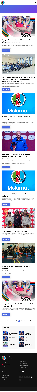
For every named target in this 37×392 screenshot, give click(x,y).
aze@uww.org (5, 366)
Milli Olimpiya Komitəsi (23, 363)
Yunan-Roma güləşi (5, 375)
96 (13, 320)
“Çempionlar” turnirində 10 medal (14, 231)
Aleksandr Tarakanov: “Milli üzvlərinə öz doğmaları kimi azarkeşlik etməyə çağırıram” (17, 156)
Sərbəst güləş (4, 377)
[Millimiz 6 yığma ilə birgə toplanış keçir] (5, 344)
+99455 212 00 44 (7, 364)
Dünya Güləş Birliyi (23, 361)
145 (27, 320)
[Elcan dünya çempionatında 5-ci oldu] (21, 333)
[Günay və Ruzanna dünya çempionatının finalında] (21, 344)
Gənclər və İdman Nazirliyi (24, 365)
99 (21, 320)
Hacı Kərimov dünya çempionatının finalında (13, 340)
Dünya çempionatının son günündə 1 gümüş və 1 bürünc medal (13, 334)
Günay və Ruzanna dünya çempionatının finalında (29, 345)
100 (24, 320)
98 (18, 320)
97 (16, 320)
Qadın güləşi (4, 379)
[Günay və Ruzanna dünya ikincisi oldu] (21, 338)
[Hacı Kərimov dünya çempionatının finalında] (5, 338)
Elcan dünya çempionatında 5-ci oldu (28, 334)
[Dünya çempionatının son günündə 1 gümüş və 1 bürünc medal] (5, 333)
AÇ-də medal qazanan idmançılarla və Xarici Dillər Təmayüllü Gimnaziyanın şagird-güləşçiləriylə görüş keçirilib (18, 79)
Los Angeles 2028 (23, 367)
